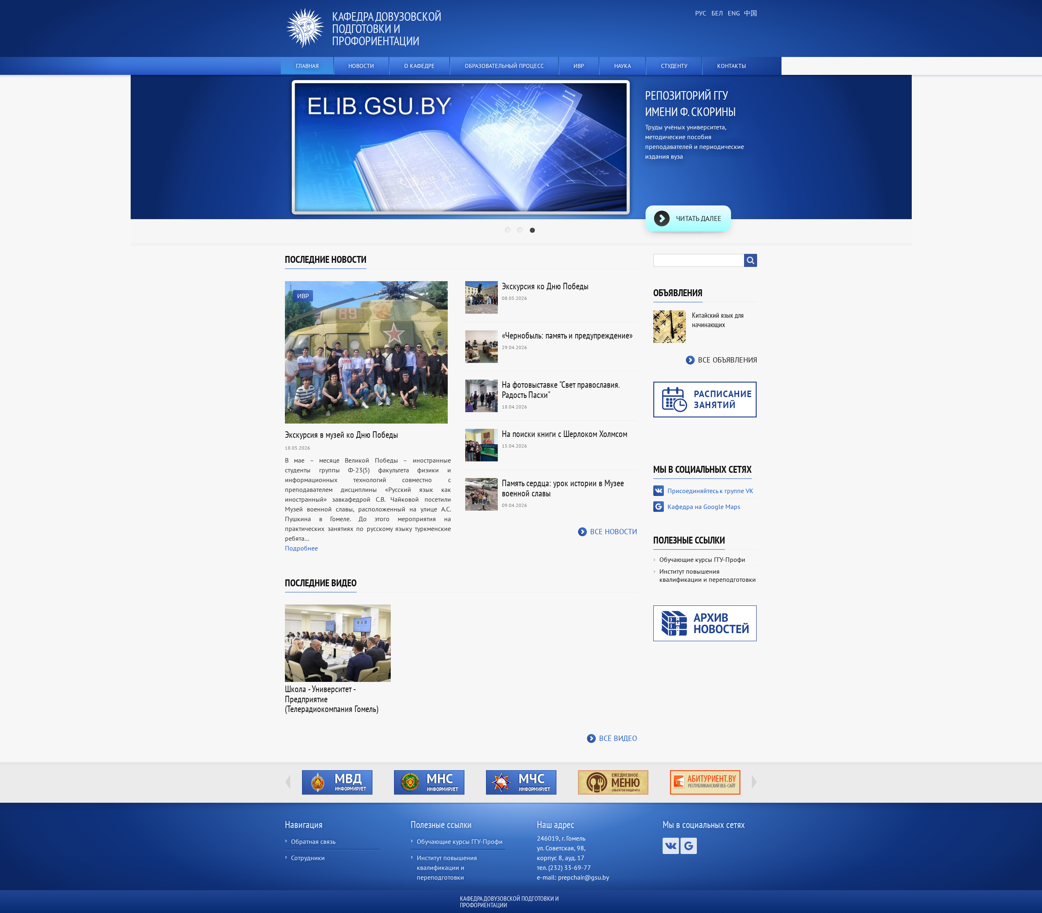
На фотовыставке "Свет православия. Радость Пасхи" (561, 389)
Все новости (613, 531)
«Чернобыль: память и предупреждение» (567, 335)
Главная (307, 66)
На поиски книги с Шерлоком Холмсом (564, 433)
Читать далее (698, 218)
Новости (361, 66)
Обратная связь (313, 841)
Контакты (731, 66)
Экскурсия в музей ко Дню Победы (341, 434)
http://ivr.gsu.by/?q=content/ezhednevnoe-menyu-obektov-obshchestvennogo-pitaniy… (613, 782)
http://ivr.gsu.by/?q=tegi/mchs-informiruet (521, 782)
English (733, 13)
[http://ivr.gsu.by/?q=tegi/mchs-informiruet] (521, 782)
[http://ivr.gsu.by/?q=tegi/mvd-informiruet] (337, 782)
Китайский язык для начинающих (718, 319)
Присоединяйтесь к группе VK (710, 491)
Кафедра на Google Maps (704, 506)
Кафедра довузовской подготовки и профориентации (386, 28)
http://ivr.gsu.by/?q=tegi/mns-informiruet (429, 782)
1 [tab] (509, 231)
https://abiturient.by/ (705, 782)
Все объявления (727, 360)
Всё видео (618, 738)
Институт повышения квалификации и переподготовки (707, 575)
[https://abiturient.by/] (705, 782)
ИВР (303, 296)
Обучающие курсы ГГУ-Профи (702, 559)
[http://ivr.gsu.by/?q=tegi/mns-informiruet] (429, 782)
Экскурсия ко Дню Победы (545, 286)
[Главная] (308, 28)
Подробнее (301, 548)
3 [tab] (533, 231)
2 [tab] (521, 231)
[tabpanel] (521, 160)
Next (783, 148)
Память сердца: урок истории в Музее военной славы (563, 488)
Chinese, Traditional (749, 13)
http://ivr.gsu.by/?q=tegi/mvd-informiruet (337, 782)
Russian (700, 13)
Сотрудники (308, 858)
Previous (258, 148)
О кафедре (419, 66)
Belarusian (716, 13)
